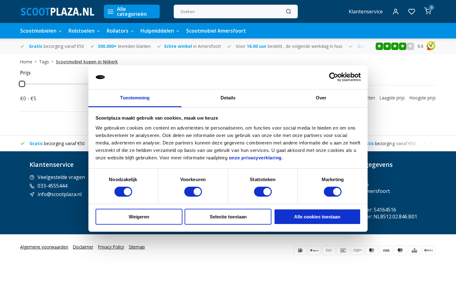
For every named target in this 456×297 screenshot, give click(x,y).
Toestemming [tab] (135, 97)
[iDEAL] (300, 250)
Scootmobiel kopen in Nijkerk (87, 62)
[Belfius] (428, 250)
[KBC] (414, 250)
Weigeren (139, 216)
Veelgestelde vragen (61, 177)
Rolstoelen (82, 30)
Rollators (117, 30)
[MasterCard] (371, 250)
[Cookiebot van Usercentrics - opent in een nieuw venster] (333, 77)
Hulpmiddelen (157, 30)
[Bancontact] (343, 250)
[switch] (193, 192)
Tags (44, 62)
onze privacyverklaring (255, 157)
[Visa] (385, 250)
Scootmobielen (38, 30)
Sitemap (137, 247)
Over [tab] (321, 97)
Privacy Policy (111, 247)
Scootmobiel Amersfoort (216, 30)
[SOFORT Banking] (357, 250)
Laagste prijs (392, 98)
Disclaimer (83, 247)
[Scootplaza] (57, 11)
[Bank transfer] (328, 250)
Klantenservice (366, 11)
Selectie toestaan (228, 216)
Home (26, 62)
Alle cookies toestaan (317, 216)
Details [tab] (228, 97)
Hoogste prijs (422, 98)
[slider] (22, 84)
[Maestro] (400, 250)
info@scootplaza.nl (60, 194)
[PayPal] (314, 250)
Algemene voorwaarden (44, 247)
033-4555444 (52, 185)
